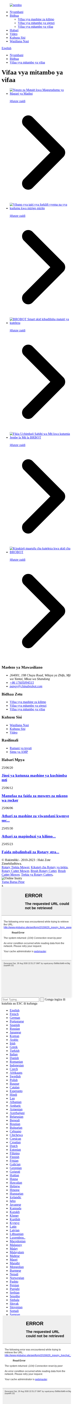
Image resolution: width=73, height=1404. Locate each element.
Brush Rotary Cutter (43, 871)
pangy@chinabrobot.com (26, 686)
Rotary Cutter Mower (15, 871)
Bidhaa (14, 15)
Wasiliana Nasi (19, 41)
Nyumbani (16, 12)
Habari (14, 30)
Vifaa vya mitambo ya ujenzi (36, 23)
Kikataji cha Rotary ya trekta (49, 867)
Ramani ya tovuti (21, 748)
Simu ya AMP (19, 752)
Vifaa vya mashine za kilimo (36, 19)
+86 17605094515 (22, 682)
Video (13, 34)
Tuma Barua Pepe (13, 882)
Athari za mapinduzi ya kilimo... (29, 836)
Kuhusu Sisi (17, 37)
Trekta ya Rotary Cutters (37, 874)
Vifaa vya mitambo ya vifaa (35, 26)
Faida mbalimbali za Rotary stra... (30, 852)
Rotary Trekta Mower (15, 867)
